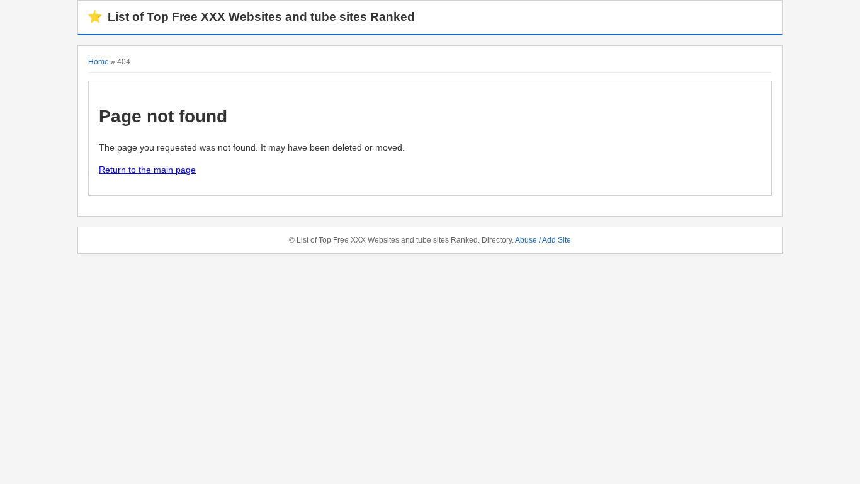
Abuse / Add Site (543, 240)
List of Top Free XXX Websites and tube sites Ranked (251, 16)
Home (98, 61)
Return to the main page (147, 169)
